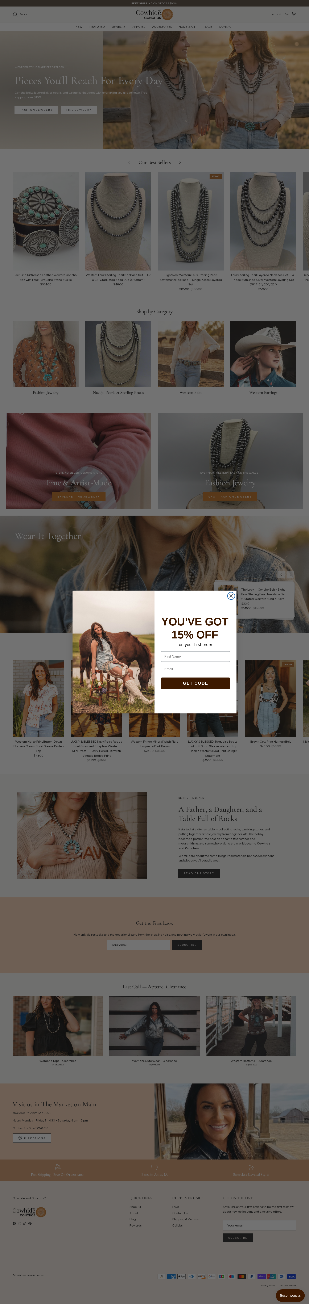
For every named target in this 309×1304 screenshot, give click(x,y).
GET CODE (195, 683)
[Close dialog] (231, 596)
